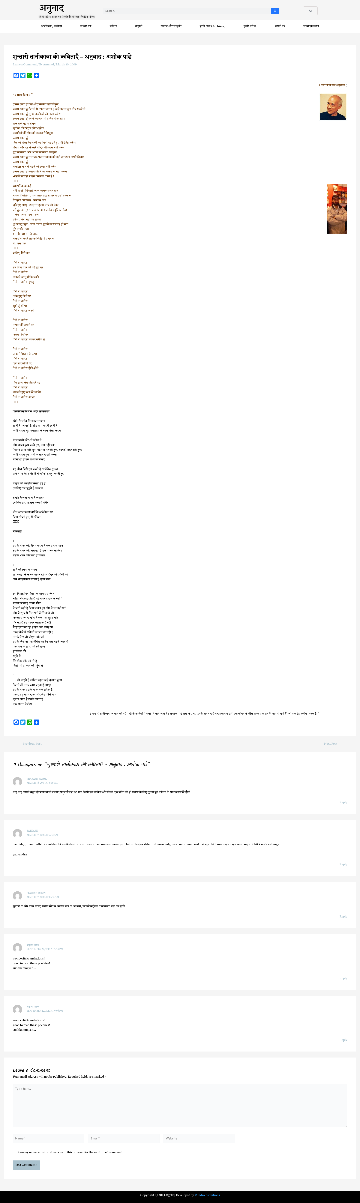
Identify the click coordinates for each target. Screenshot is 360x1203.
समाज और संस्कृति (171, 26)
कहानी (138, 26)
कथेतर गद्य (86, 26)
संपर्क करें (280, 26)
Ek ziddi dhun (36, 893)
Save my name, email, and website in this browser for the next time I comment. (70, 1152)
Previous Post (30, 743)
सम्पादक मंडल (311, 26)
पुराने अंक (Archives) (212, 26)
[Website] (199, 1139)
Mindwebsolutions (207, 1195)
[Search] (275, 11)
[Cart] (310, 10)
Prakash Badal (37, 779)
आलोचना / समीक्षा (51, 26)
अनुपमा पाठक (33, 945)
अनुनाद (51, 9)
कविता (113, 26)
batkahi (32, 831)
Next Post (332, 743)
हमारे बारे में (250, 26)
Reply (343, 802)
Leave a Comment (25, 64)
